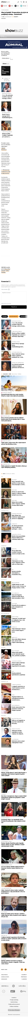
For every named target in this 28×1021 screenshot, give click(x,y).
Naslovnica (4, 974)
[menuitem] (24, 2)
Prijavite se (14, 307)
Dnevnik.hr (5, 5)
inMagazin (4, 979)
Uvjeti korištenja (14, 1002)
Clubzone (24, 979)
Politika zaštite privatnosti (14, 1004)
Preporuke (24, 976)
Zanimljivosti (5, 976)
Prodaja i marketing (14, 999)
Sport (18, 5)
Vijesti (12, 5)
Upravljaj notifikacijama (15, 1010)
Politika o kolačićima (14, 1006)
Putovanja (24, 5)
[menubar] (24, 2)
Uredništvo (14, 997)
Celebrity (24, 974)
